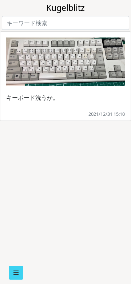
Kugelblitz (65, 7)
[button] (16, 273)
